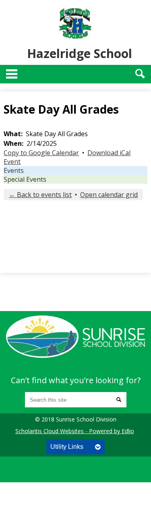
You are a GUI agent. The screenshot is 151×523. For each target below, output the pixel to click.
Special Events (25, 179)
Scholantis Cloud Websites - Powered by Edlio (74, 431)
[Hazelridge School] (75, 336)
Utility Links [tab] (66, 446)
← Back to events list (40, 194)
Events (14, 170)
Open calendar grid (109, 194)
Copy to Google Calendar (41, 152)
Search (140, 74)
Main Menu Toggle (11, 74)
